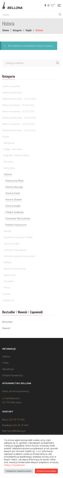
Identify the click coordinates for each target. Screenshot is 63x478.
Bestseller (7, 321)
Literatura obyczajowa (15, 249)
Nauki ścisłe (10, 274)
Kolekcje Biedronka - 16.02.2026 (19, 98)
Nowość (6, 328)
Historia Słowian (13, 199)
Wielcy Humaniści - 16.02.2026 (18, 105)
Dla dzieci (8, 161)
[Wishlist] (52, 5)
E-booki (6, 293)
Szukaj (58, 63)
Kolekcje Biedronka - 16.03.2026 (19, 117)
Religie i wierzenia (13, 149)
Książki (5, 136)
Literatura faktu (12, 243)
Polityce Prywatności (14, 464)
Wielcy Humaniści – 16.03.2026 (18, 123)
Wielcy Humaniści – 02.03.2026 (18, 111)
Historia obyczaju (14, 186)
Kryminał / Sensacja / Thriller (18, 237)
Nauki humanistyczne (15, 268)
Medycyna (9, 142)
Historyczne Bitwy (14, 180)
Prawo (7, 287)
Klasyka (7, 230)
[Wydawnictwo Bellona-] (12, 5)
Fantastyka (9, 167)
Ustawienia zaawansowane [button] (18, 471)
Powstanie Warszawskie (17, 218)
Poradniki (8, 281)
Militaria (8, 262)
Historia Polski (12, 193)
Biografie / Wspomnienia (16, 155)
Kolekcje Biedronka (12, 92)
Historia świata (12, 205)
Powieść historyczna (15, 224)
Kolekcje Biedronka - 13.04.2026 (19, 130)
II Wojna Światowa (14, 212)
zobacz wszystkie (11, 86)
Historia (8, 174)
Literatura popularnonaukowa (19, 256)
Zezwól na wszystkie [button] (46, 471)
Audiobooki (8, 300)
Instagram (48, 5)
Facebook (45, 5)
